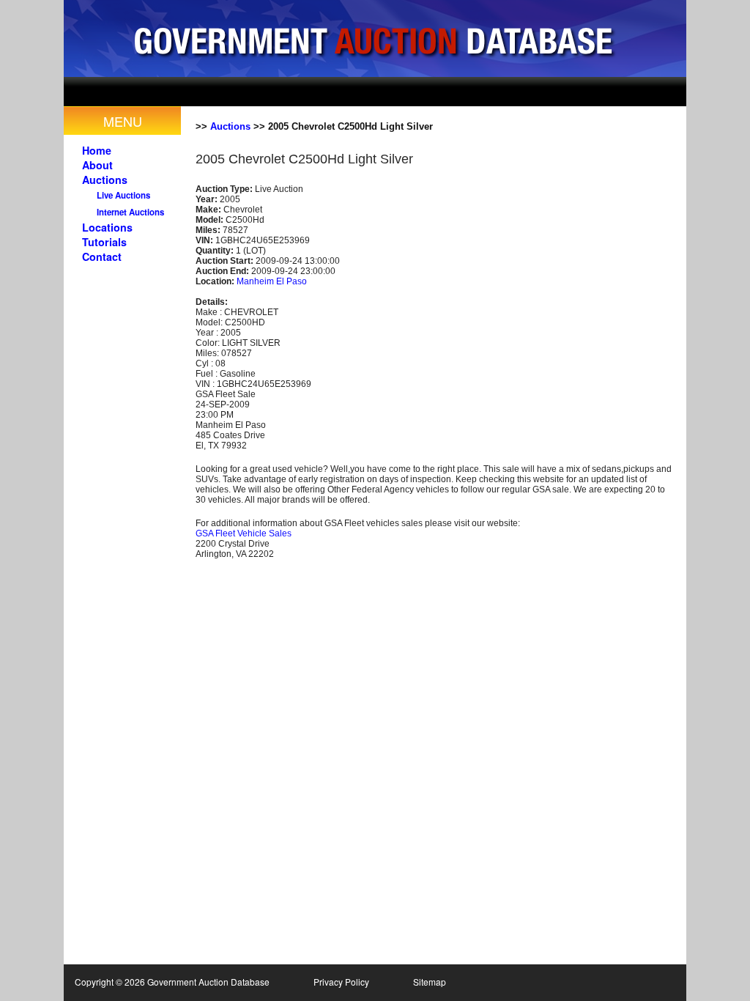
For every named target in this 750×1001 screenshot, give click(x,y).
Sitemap (429, 981)
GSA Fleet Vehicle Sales (244, 533)
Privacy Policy (341, 981)
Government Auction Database (375, 38)
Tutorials (104, 241)
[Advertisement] (392, 91)
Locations (107, 227)
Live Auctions (123, 195)
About (97, 165)
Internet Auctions (130, 212)
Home (96, 150)
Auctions (104, 179)
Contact (102, 256)
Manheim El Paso (272, 281)
